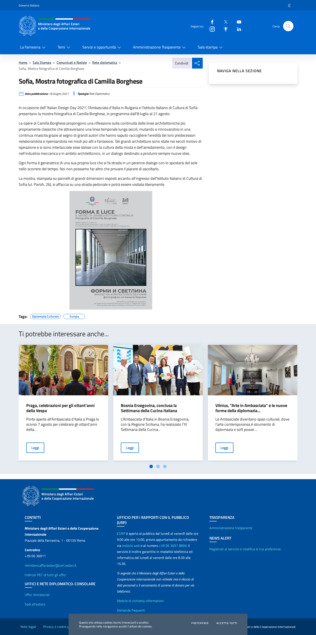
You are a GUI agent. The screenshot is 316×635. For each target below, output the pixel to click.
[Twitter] (224, 22)
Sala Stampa (42, 62)
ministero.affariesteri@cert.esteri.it (51, 565)
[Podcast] (224, 29)
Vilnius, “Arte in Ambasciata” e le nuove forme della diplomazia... (251, 408)
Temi (61, 47)
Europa (74, 316)
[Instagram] (210, 29)
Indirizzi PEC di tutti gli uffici (45, 574)
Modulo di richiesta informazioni (140, 600)
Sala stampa (208, 47)
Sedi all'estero (35, 604)
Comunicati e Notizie (72, 62)
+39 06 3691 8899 (173, 545)
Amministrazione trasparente (230, 527)
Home (23, 62)
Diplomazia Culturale (45, 316)
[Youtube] (237, 22)
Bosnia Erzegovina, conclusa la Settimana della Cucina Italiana (149, 408)
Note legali (28, 626)
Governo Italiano (29, 5)
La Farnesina (30, 47)
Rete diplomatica (104, 62)
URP (122, 533)
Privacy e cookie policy (59, 626)
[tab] (151, 466)
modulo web (131, 545)
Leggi (35, 447)
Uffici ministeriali (37, 594)
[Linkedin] (237, 29)
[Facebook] (210, 22)
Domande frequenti (131, 610)
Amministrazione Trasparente (157, 47)
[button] (288, 26)
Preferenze (200, 623)
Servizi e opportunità (99, 47)
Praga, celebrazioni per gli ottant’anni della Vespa (60, 408)
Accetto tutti (226, 623)
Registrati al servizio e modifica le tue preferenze (245, 549)
